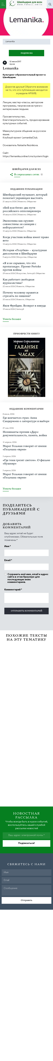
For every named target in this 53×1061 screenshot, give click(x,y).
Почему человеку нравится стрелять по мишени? (20, 294)
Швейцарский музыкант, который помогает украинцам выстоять (25, 196)
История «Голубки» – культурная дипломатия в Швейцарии (25, 252)
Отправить (26, 900)
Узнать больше (12, 319)
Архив (12, 64)
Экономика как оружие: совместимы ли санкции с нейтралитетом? (19, 224)
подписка (26, 53)
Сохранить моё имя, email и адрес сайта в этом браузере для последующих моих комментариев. (27, 578)
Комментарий (13, 590)
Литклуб (31, 273)
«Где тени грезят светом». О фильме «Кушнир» (26, 462)
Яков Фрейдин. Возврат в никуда (24, 305)
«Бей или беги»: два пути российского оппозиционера (22, 209)
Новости (22, 201)
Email (8, 560)
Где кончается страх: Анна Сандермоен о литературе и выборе (26, 419)
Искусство (21, 257)
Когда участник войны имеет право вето (26, 239)
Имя (7, 546)
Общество (31, 201)
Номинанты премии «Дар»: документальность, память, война (25, 433)
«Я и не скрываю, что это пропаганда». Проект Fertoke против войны (22, 267)
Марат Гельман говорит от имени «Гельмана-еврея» (24, 448)
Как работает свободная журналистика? (18, 281)
